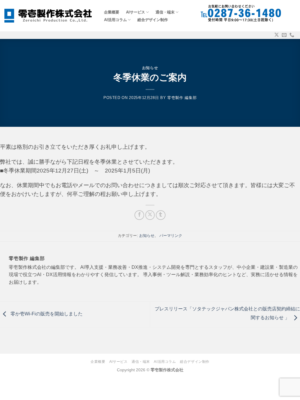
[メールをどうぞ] (284, 35)
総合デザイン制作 (152, 20)
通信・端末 (165, 12)
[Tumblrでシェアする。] (161, 215)
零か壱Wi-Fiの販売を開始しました (46, 314)
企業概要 (111, 12)
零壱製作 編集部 (182, 97)
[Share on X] (150, 215)
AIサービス (135, 12)
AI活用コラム (115, 20)
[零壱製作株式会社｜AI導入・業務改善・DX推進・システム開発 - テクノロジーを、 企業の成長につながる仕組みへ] (48, 16)
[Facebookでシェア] (139, 215)
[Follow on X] (276, 35)
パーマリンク (170, 235)
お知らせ (150, 68)
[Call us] (291, 35)
